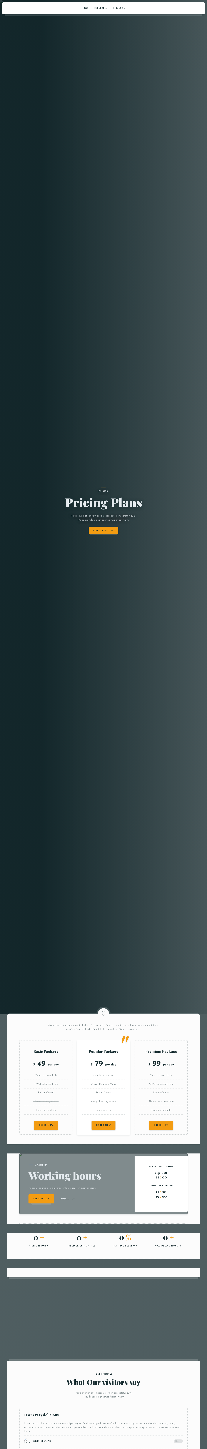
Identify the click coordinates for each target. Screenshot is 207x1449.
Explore (99, 8)
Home (85, 8)
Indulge (118, 8)
